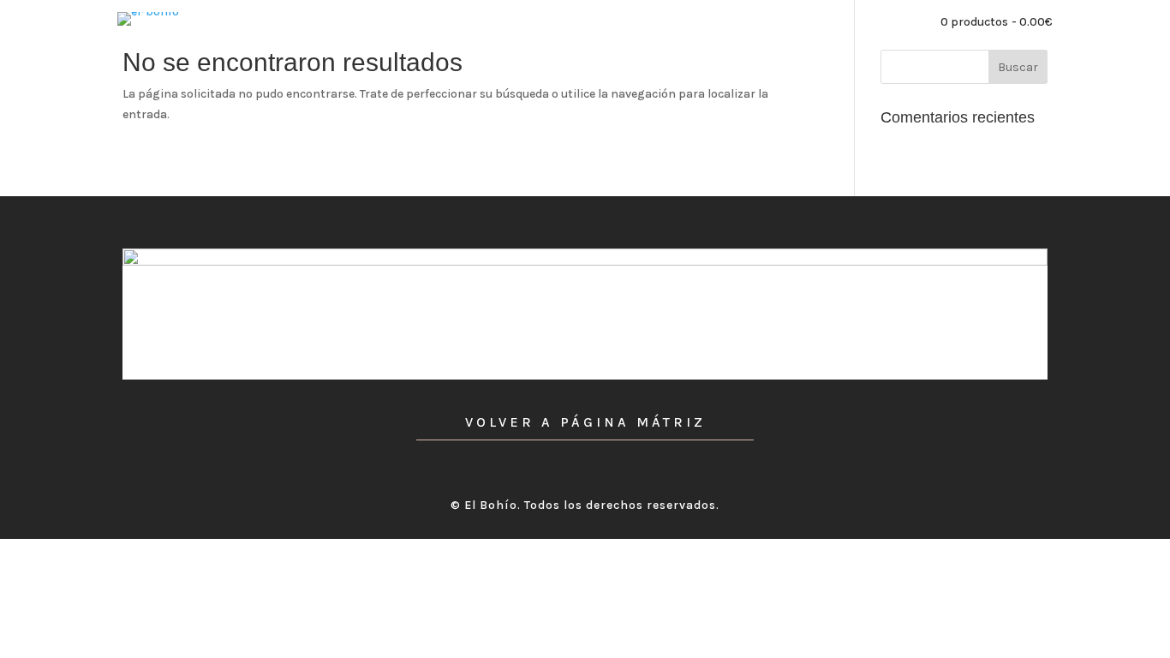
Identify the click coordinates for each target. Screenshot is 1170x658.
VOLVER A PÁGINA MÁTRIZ (585, 422)
